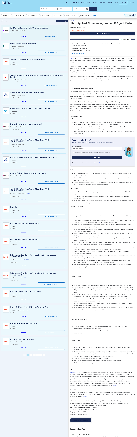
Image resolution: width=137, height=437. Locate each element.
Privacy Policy (98, 162)
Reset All (95, 15)
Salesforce (14, 111)
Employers (123, 2)
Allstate (14, 95)
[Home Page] (7, 3)
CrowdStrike (14, 79)
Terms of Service (90, 162)
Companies (75, 2)
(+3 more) (27, 193)
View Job (23, 36)
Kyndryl (13, 62)
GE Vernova (14, 46)
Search (93, 9)
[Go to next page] (44, 355)
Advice (95, 2)
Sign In (132, 2)
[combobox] (49, 9)
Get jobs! (97, 157)
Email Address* (77, 146)
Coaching (103, 2)
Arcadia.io (73, 372)
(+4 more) (27, 210)
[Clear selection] (54, 9)
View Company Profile (78, 53)
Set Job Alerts (60, 21)
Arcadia (13, 30)
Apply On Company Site (51, 36)
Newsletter (112, 2)
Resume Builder (86, 2)
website (115, 385)
